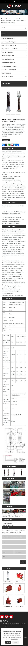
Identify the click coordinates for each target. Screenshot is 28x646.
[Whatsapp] (11, 616)
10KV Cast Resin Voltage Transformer (8, 594)
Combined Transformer (8, 525)
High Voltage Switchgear (9, 45)
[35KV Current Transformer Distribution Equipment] (8, 600)
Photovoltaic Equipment (8, 62)
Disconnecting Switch (8, 55)
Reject (8, 642)
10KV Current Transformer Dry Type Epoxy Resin (20, 581)
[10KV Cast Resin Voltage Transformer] (8, 588)
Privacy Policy (14, 639)
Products (8, 18)
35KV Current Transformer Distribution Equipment (8, 606)
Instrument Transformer (17, 18)
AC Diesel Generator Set (9, 69)
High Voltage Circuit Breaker (10, 48)
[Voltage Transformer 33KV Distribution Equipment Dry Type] (19, 588)
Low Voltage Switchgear (9, 42)
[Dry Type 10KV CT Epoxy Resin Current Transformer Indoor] (19, 600)
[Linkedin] (7, 616)
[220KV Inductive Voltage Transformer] (8, 576)
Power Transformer (7, 76)
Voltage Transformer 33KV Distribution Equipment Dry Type (20, 594)
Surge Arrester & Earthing (9, 66)
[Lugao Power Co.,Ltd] (14, 6)
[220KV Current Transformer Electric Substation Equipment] (13, 101)
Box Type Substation (7, 52)
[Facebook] (2, 616)
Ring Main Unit (6, 73)
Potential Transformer (6, 20)
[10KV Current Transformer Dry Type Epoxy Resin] (19, 576)
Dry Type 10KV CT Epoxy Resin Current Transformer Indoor (20, 606)
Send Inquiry (5, 140)
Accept (15, 642)
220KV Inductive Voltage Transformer (8, 581)
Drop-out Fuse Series (8, 59)
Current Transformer (7, 523)
